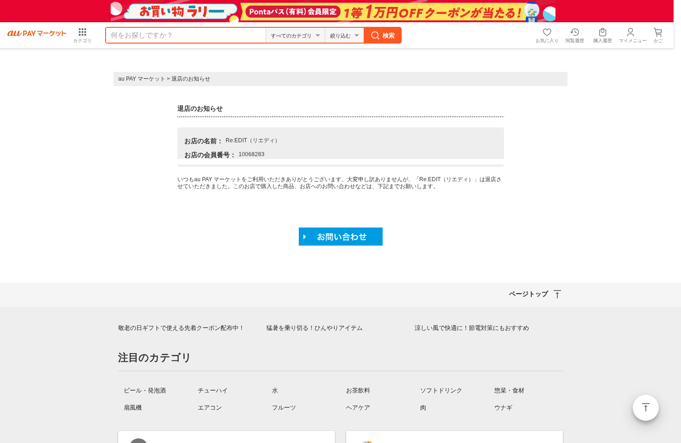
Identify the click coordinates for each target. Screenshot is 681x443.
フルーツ (284, 407)
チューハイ (213, 390)
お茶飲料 (358, 390)
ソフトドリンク (441, 390)
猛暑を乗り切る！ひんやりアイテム (314, 327)
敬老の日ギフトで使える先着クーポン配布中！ (181, 327)
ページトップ (646, 408)
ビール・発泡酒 (145, 390)
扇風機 (133, 407)
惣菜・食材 (509, 390)
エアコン (210, 407)
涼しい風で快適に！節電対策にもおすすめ (472, 327)
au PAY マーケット (141, 79)
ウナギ (503, 407)
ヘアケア (358, 407)
